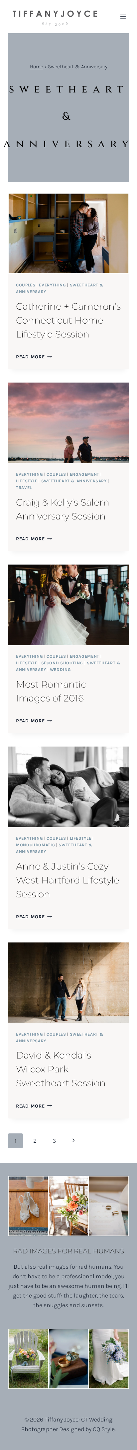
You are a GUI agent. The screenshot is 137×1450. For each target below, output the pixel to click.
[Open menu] (123, 16)
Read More (34, 357)
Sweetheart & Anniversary (74, 480)
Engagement (84, 474)
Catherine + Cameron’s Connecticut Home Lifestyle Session (68, 320)
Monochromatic (35, 844)
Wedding (60, 669)
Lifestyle (27, 480)
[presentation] (68, 233)
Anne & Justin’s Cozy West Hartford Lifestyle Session (67, 880)
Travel (24, 487)
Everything (52, 284)
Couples (25, 284)
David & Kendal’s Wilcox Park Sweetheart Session (61, 1069)
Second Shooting (62, 662)
